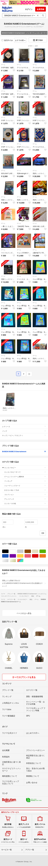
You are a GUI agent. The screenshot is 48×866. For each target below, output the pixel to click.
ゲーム (3, 64)
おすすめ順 (19, 40)
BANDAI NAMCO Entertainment (14, 451)
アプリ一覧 (29, 850)
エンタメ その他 (10, 503)
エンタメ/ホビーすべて (12, 472)
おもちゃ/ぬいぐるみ (11, 490)
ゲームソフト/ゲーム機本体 (14, 476)
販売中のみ (8, 40)
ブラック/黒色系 (8, 551)
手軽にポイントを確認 (40, 840)
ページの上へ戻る (24, 613)
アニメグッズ (9, 499)
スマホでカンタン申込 (8, 840)
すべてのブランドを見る (24, 677)
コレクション (9, 494)
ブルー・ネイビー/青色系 (8, 556)
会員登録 (40, 9)
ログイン (29, 9)
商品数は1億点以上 (8, 825)
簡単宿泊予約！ (40, 825)
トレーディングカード (12, 485)
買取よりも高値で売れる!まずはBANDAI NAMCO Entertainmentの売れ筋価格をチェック (22, 583)
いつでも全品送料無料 (24, 825)
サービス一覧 (6, 850)
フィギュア (8, 481)
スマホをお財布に (24, 840)
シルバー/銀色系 (8, 560)
